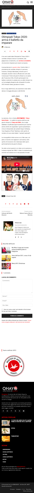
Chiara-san (7, 47)
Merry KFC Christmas (18, 263)
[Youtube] (23, 411)
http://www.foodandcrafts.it (21, 225)
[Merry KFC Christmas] (6, 266)
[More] (29, 51)
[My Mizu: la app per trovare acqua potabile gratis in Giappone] (6, 250)
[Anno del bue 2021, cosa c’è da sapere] (6, 258)
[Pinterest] (17, 51)
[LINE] (28, 204)
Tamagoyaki (15, 436)
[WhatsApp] (21, 51)
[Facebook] (10, 51)
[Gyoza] (6, 431)
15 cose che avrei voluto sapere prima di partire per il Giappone (21, 421)
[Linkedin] (25, 51)
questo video (16, 67)
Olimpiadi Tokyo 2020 (10, 5)
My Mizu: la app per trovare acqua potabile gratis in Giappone (20, 249)
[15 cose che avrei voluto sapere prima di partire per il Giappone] (6, 423)
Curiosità (4, 33)
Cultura (3, 260)
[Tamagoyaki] (6, 439)
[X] (14, 51)
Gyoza (13, 428)
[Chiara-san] (3, 47)
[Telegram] (24, 204)
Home (3, 5)
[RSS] (15, 411)
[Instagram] (7, 411)
